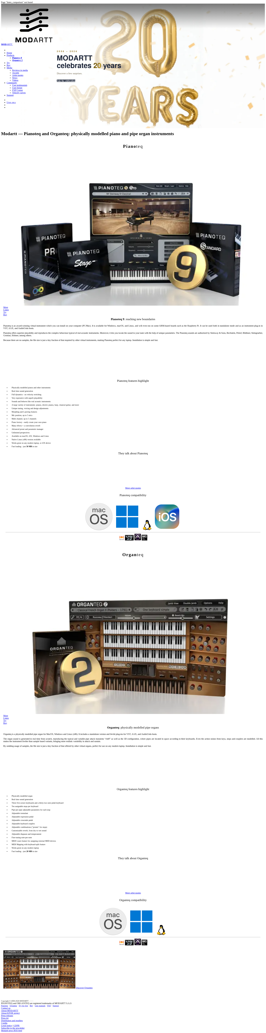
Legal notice (6, 1025)
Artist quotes (17, 75)
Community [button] (12, 83)
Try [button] (4, 312)
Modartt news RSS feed (11, 1030)
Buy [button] (5, 315)
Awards (15, 73)
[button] (133, 488)
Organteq (13, 1006)
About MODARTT (9, 1010)
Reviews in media (20, 70)
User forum (17, 88)
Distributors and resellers (12, 1020)
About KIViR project (10, 1013)
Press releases (7, 1015)
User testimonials (19, 85)
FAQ (49, 1006)
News (14, 78)
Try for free (23, 1006)
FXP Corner (17, 90)
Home (9, 53)
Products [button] (10, 55)
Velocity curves (19, 93)
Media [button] (9, 68)
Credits (4, 1023)
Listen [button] (6, 310)
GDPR (16, 1025)
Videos (15, 80)
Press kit (4, 1018)
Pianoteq (4, 1006)
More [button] (5, 307)
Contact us (5, 1008)
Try (8, 63)
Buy (8, 65)
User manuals (40, 1006)
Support (10, 95)
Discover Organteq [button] (84, 988)
